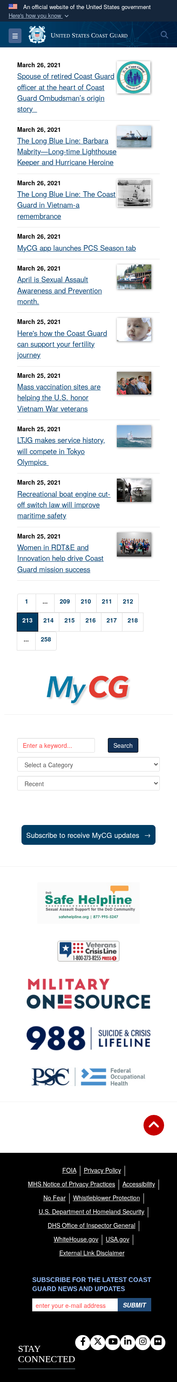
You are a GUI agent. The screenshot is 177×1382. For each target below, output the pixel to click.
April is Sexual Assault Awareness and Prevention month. (59, 290)
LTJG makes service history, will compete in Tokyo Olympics (61, 451)
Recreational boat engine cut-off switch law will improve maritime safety (63, 504)
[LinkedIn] (127, 1342)
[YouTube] (112, 1342)
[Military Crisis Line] (88, 951)
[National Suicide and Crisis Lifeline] (88, 1038)
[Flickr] (157, 1342)
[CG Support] (88, 994)
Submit (134, 1305)
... (45, 601)
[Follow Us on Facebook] (82, 1342)
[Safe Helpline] (88, 903)
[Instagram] (142, 1342)
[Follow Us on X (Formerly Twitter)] (97, 1342)
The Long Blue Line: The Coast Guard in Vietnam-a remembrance (66, 205)
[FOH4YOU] (88, 1076)
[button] (39, 15)
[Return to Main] (153, 1130)
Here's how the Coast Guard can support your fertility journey (62, 344)
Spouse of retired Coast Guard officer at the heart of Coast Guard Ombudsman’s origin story (65, 92)
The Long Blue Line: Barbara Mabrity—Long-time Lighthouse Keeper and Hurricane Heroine (66, 151)
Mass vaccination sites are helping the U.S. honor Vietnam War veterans (59, 397)
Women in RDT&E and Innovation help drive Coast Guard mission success (60, 558)
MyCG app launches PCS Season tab (76, 248)
